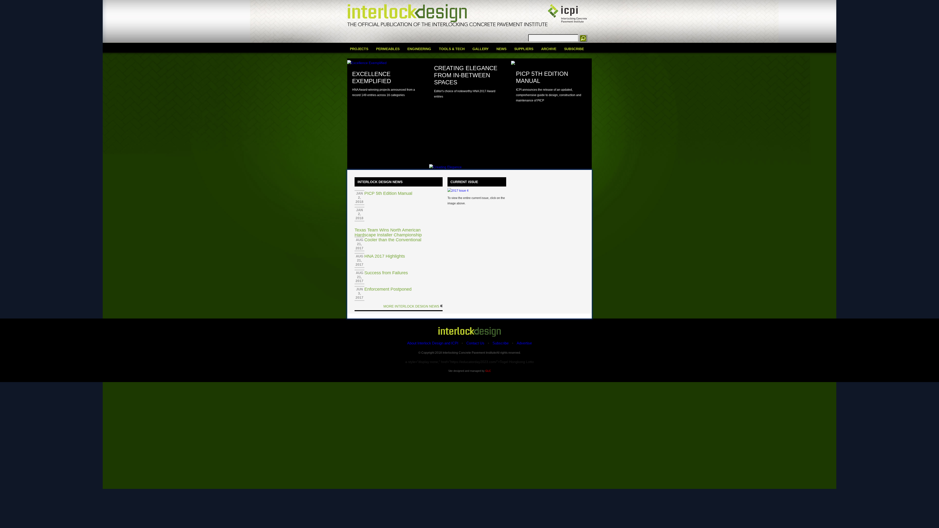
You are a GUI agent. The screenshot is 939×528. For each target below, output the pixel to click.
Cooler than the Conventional (392, 239)
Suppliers (523, 49)
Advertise (524, 343)
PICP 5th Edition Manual (388, 193)
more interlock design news (411, 306)
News (501, 49)
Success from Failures (386, 272)
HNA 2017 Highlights (384, 256)
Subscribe (574, 49)
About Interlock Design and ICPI (432, 343)
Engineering (419, 49)
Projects (359, 49)
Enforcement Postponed (388, 289)
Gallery (480, 49)
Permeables (388, 49)
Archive (548, 49)
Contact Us (475, 343)
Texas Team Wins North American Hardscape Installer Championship (388, 232)
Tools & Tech (452, 49)
